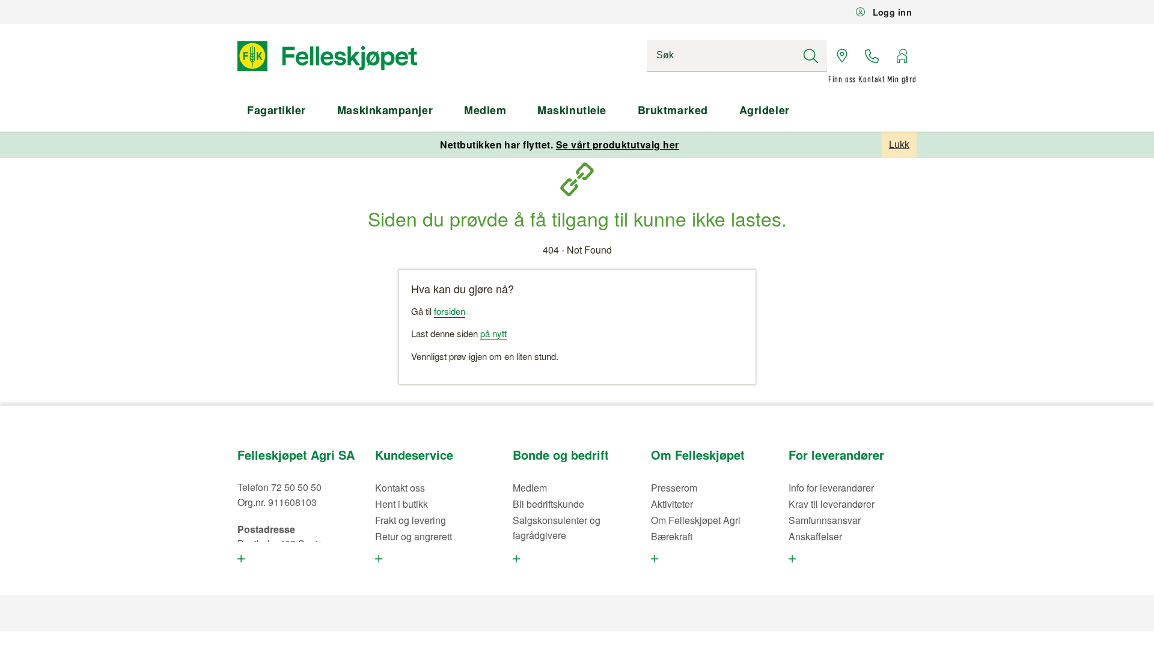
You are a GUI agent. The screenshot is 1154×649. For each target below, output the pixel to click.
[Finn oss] (842, 56)
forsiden (449, 311)
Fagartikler (276, 110)
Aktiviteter (672, 504)
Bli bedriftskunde (548, 504)
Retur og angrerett (413, 536)
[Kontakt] (872, 56)
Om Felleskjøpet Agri (695, 520)
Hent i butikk (401, 504)
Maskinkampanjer (385, 110)
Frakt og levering (410, 520)
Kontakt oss (400, 488)
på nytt (493, 333)
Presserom (674, 488)
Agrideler (764, 110)
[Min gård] (902, 56)
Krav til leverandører (832, 504)
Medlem (485, 110)
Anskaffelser (815, 536)
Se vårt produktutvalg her (617, 144)
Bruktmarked (673, 110)
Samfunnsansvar (825, 520)
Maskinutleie (571, 110)
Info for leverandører (831, 488)
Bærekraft (671, 536)
